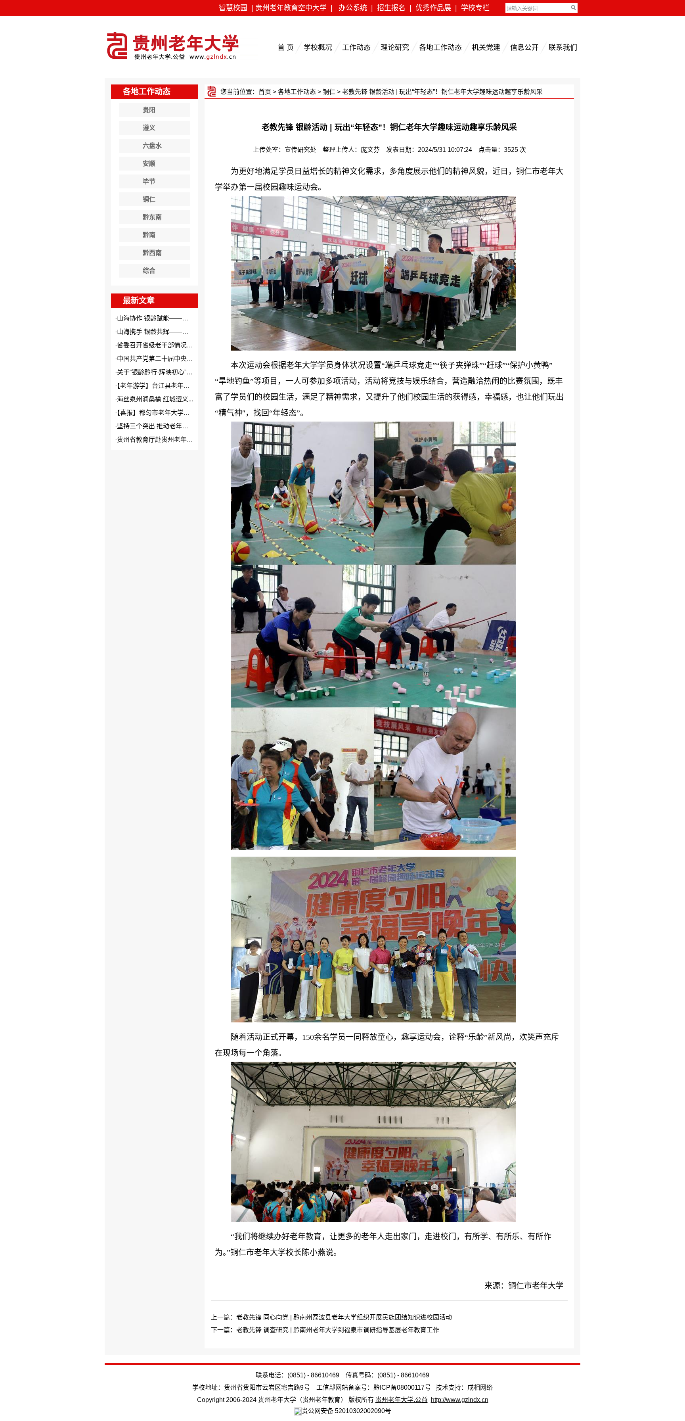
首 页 (285, 48)
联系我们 (563, 48)
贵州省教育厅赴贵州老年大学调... (163, 439)
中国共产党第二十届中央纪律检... (163, 358)
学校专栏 (475, 8)
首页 (264, 91)
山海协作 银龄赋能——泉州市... (161, 318)
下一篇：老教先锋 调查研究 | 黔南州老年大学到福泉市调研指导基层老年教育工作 (325, 1330)
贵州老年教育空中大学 (291, 8)
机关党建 (486, 48)
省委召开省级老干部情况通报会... (163, 345)
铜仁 (329, 91)
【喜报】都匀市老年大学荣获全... (162, 412)
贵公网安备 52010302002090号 (346, 1411)
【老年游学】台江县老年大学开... (162, 385)
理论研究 (395, 48)
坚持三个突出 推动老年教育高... (161, 426)
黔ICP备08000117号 (402, 1387)
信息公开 (524, 48)
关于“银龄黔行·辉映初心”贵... (157, 372)
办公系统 (353, 8)
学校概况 (318, 48)
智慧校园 (233, 8)
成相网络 (480, 1387)
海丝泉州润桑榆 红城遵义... (155, 399)
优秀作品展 (433, 8)
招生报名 (391, 8)
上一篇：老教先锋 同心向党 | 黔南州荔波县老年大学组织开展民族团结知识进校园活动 (331, 1317)
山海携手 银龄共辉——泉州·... (159, 331)
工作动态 (356, 48)
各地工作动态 (440, 48)
